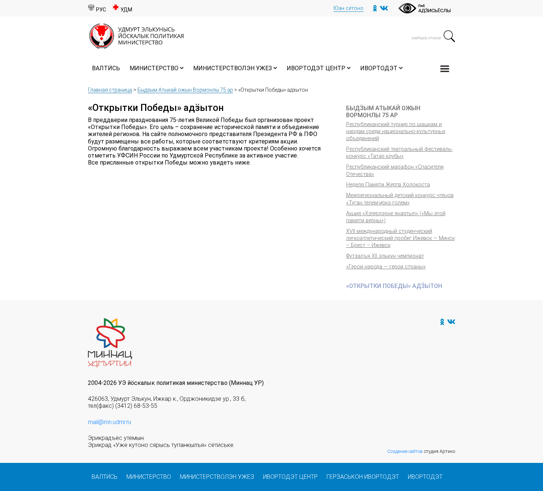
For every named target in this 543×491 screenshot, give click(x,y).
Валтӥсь (106, 68)
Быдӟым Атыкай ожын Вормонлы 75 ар (185, 90)
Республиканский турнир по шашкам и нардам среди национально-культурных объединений (395, 131)
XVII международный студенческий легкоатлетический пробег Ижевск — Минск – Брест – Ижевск (400, 238)
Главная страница (110, 90)
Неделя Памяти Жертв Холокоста (388, 185)
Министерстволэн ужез (232, 68)
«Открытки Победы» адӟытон (394, 285)
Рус (101, 10)
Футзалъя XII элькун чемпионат (385, 256)
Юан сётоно (348, 8)
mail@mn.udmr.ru (109, 422)
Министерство (154, 68)
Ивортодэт (378, 68)
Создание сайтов (405, 451)
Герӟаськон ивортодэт (363, 476)
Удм (126, 10)
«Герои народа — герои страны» (386, 267)
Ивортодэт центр (316, 68)
